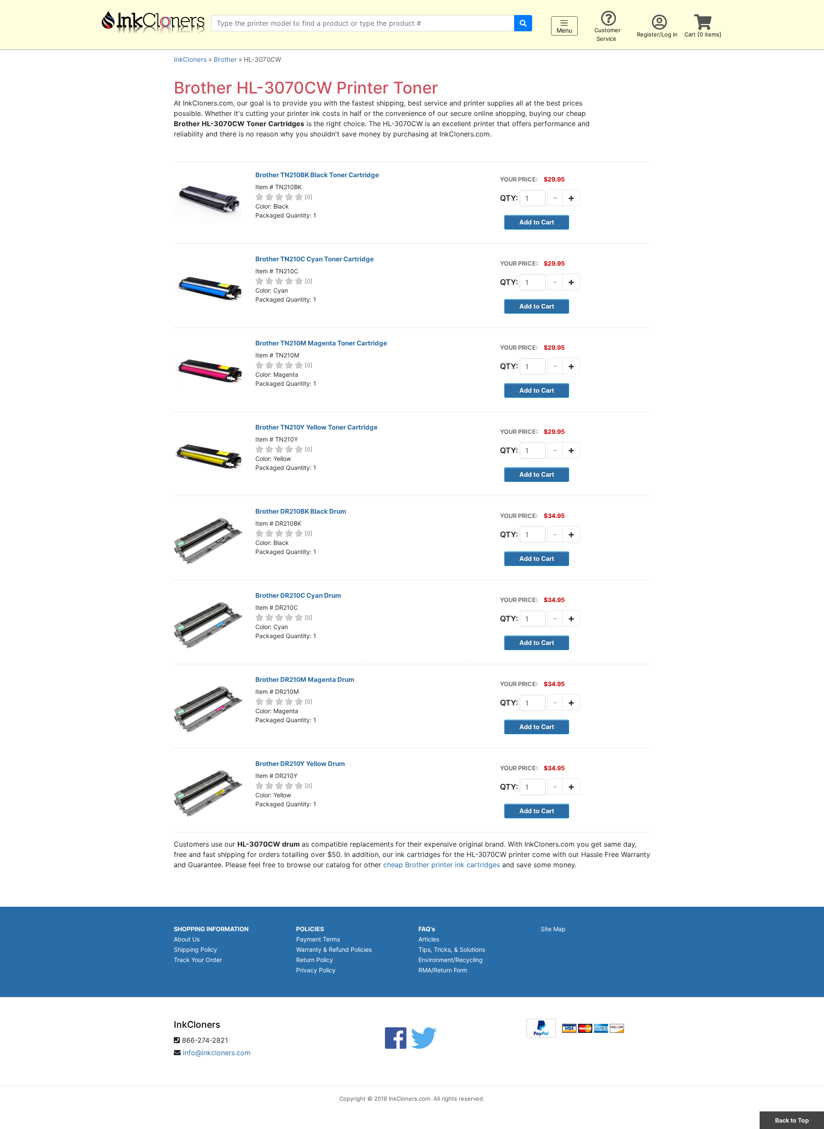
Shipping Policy (195, 949)
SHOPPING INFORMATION (211, 928)
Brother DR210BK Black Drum (300, 511)
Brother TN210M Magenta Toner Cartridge (321, 343)
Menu (564, 30)
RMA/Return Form (442, 970)
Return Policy (314, 959)
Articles (428, 939)
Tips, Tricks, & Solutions (451, 949)
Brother (225, 59)
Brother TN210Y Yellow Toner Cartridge (316, 427)
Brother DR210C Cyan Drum (298, 595)
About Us (187, 939)
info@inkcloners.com (217, 1052)
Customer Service (607, 34)
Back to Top (792, 1120)
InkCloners (190, 59)
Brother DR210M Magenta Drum (304, 679)
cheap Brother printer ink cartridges (441, 864)
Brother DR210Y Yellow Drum (300, 764)
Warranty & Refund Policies (334, 949)
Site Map (553, 928)
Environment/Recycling (450, 959)
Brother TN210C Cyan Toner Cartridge (314, 259)
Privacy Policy (316, 970)
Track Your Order (198, 959)
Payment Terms (318, 939)
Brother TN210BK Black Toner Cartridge (317, 175)
